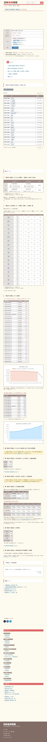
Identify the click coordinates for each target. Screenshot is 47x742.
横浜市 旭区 (8, 260)
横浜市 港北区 (8, 248)
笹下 (12, 120)
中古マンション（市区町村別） (11, 656)
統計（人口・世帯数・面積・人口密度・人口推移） (18, 71)
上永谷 (12, 108)
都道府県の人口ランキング (10, 588)
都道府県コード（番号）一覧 (11, 592)
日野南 (12, 139)
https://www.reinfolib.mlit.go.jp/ (26, 518)
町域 (11, 96)
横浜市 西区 (8, 225)
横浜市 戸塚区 (8, 252)
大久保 (12, 98)
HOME (6, 729)
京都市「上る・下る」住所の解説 (12, 694)
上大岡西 (13, 101)
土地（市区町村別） (9, 654)
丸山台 (12, 144)
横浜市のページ (21, 453)
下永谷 (12, 122)
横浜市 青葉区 (8, 280)
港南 (12, 115)
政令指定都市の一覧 (9, 686)
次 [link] (42, 93)
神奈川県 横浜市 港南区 (12, 9)
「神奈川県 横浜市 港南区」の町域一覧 (16, 65)
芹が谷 (12, 125)
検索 (42, 2)
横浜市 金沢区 (8, 244)
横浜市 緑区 (8, 264)
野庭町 (12, 127)
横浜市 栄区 (8, 272)
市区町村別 (7, 637)
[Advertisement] (23, 20)
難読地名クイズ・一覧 (9, 692)
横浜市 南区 (8, 233)
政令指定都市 (20, 38)
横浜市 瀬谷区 (8, 268)
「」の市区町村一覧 (11, 585)
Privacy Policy (8, 737)
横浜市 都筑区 (8, 283)
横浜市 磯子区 (8, 241)
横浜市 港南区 (8, 256)
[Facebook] (7, 621)
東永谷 (12, 132)
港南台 (12, 110)
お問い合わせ (7, 735)
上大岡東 (13, 103)
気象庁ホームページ (8, 556)
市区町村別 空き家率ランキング (11, 471)
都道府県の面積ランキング (10, 590)
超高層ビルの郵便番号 (9, 690)
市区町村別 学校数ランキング (11, 545)
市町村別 (7, 646)
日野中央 (13, 137)
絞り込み (5, 92)
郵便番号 (37, 96)
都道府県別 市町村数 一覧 (10, 700)
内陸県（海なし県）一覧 (10, 698)
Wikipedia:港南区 (39, 571)
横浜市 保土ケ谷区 (8, 237)
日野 (12, 142)
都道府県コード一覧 (9, 696)
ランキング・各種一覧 (9, 731)
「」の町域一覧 (13, 587)
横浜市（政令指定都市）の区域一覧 (15, 68)
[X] (5, 621)
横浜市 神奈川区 (8, 221)
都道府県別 (7, 635)
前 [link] (37, 93)
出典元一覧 (7, 733)
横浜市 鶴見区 (8, 217)
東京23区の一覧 (8, 688)
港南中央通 (13, 113)
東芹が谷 (13, 130)
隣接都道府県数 (8, 680)
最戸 (12, 118)
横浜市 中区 (8, 229)
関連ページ (10, 76)
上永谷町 (13, 106)
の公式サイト (19, 40)
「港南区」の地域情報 (12, 73)
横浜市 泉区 (8, 276)
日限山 (12, 135)
